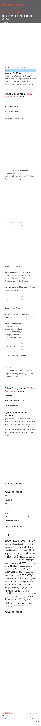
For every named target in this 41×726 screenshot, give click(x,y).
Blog (6, 513)
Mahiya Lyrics (9, 101)
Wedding (20, 606)
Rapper (21, 597)
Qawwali (17, 594)
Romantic (24, 84)
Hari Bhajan (15, 550)
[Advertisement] (20, 44)
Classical (8, 544)
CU (38, 716)
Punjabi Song (28, 588)
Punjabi (29, 584)
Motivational (14, 571)
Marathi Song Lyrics (26, 566)
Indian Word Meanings (12, 520)
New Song (15, 575)
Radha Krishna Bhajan (29, 594)
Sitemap (36, 721)
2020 (12, 540)
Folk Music (10, 547)
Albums (7, 506)
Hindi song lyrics (20, 554)
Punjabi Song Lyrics (17, 592)
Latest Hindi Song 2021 (12, 563)
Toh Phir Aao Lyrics (11, 111)
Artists (7, 510)
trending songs (10, 606)
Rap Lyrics (14, 596)
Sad (29, 84)
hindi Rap (25, 550)
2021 (28, 540)
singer (15, 603)
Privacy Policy (34, 713)
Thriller (30, 603)
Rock (29, 597)
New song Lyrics (19, 576)
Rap (7, 597)
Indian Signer (13, 560)
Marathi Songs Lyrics (14, 569)
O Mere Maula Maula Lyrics (14, 106)
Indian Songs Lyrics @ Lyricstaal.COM (17, 517)
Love (26, 562)
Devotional (28, 544)
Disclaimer (35, 718)
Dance (17, 544)
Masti (26, 569)
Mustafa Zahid (10, 12)
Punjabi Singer (14, 587)
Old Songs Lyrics (18, 581)
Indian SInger (27, 560)
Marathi (14, 566)
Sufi (22, 603)
